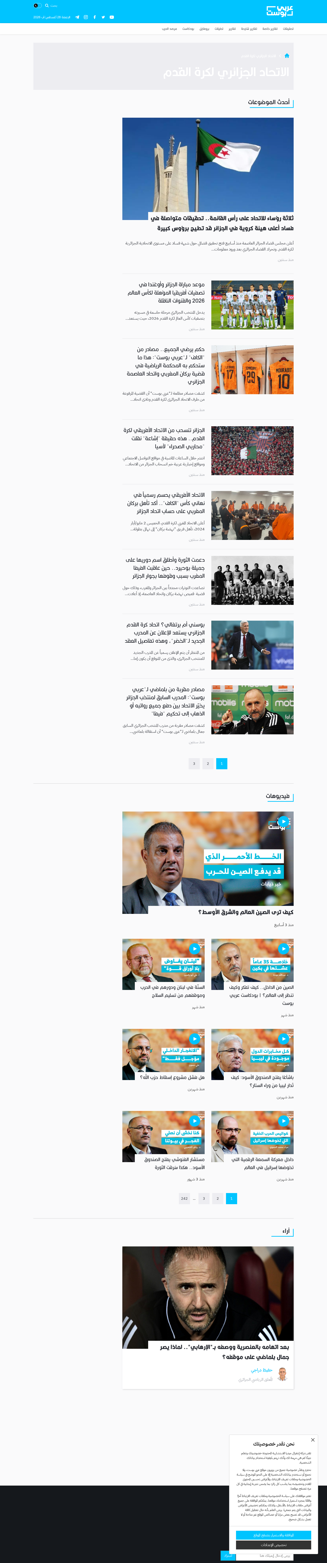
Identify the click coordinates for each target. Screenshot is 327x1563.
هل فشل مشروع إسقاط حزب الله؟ (172, 1077)
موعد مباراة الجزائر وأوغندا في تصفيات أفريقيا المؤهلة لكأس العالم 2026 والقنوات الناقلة (166, 292)
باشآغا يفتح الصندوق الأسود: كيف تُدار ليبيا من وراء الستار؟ (262, 1081)
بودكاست (188, 28)
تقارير (232, 28)
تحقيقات (288, 28)
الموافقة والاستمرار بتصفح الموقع (274, 1535)
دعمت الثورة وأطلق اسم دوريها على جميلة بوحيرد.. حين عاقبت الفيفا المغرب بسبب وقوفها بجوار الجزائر (165, 568)
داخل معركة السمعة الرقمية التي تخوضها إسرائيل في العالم (263, 1163)
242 (184, 1198)
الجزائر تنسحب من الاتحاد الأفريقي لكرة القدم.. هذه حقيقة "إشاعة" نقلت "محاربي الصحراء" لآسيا (164, 438)
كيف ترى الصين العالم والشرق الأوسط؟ (246, 912)
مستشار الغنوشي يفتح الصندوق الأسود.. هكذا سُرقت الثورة (174, 1163)
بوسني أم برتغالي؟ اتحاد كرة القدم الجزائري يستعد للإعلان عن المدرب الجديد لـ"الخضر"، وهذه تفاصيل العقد (165, 633)
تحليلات (219, 28)
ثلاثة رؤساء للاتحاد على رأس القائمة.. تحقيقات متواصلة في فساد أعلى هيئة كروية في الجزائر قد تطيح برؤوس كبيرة (222, 223)
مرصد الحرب (169, 28)
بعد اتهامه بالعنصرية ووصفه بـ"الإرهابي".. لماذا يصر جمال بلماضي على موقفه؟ (224, 1352)
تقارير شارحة (249, 28)
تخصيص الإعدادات (274, 1545)
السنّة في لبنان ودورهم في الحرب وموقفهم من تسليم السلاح (172, 991)
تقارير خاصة (270, 28)
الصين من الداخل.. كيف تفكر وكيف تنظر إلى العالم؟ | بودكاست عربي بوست (261, 995)
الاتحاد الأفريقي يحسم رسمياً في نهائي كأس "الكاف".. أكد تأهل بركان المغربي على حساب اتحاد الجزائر (166, 503)
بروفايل (204, 28)
